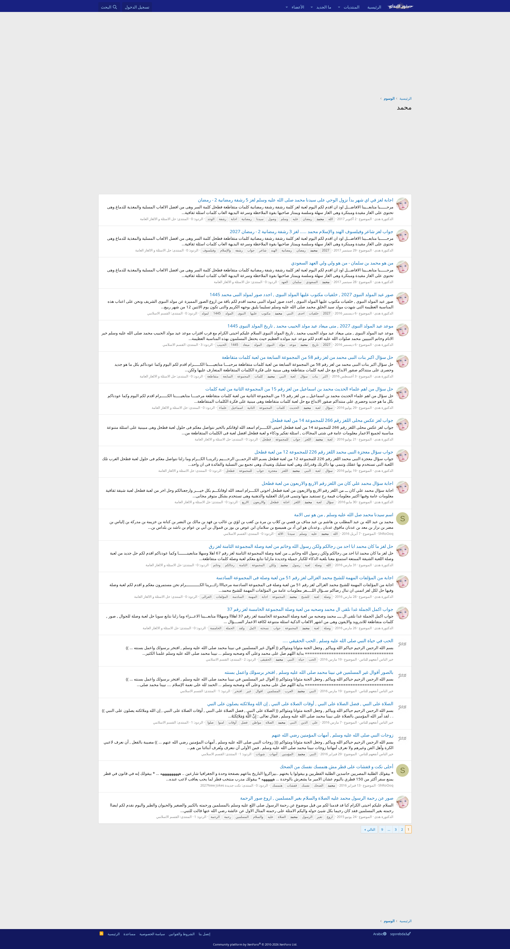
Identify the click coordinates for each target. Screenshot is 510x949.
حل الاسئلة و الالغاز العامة (158, 218)
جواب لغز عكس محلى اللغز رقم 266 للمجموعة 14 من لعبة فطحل (331, 420)
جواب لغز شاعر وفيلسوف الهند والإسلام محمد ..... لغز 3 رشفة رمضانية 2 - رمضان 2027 (311, 231)
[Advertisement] (255, 52)
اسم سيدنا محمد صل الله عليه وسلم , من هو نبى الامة (343, 514)
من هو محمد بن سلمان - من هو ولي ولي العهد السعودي (342, 263)
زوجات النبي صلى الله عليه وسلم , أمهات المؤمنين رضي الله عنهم (332, 735)
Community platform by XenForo (255, 944)
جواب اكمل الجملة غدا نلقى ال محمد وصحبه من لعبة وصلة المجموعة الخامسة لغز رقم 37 (310, 609)
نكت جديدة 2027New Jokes (220, 785)
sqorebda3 (398, 933)
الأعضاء (298, 7)
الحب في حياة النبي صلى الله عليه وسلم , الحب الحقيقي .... (338, 640)
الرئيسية (374, 7)
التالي (371, 829)
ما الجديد (323, 7)
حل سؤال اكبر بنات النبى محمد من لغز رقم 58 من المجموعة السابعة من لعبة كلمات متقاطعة (307, 357)
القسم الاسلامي (158, 313)
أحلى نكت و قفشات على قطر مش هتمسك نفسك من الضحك (336, 766)
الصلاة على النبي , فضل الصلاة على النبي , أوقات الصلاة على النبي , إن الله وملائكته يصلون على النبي (300, 703)
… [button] (389, 829)
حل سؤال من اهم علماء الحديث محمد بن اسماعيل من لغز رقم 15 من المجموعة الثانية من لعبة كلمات (299, 389)
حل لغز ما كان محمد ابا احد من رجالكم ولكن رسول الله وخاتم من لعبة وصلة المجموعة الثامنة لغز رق (301, 546)
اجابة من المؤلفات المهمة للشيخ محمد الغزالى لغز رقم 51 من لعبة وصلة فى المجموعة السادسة (304, 577)
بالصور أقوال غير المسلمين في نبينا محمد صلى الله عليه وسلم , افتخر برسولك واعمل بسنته (308, 672)
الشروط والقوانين (182, 933)
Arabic (378, 933)
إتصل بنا (204, 933)
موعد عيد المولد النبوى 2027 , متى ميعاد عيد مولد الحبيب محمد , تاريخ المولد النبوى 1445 (310, 326)
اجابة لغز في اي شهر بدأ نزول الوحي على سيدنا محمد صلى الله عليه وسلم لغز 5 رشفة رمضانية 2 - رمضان (295, 200)
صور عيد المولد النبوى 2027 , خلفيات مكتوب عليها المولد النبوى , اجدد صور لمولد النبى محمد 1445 (301, 294)
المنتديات (351, 7)
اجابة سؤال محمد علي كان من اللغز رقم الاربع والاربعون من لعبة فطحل (327, 483)
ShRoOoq (385, 533)
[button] (339, 7)
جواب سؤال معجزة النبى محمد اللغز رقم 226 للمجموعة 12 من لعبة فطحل (323, 452)
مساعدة (129, 933)
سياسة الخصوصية (152, 933)
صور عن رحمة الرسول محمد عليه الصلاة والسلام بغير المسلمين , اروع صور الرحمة (316, 798)
